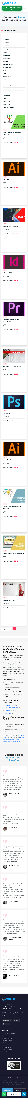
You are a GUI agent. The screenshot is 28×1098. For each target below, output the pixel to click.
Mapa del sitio (5, 1054)
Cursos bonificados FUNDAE (8, 1033)
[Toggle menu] (24, 8)
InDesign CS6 (7, 273)
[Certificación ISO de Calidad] (14, 1065)
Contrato (6, 1024)
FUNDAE (4, 1042)
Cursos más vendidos (7, 1051)
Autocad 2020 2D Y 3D (10, 226)
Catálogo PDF (7, 1020)
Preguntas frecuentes (7, 1049)
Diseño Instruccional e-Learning (13, 553)
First (3, 629)
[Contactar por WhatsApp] (4, 1094)
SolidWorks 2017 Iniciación (12, 366)
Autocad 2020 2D (9, 600)
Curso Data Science (6, 1047)
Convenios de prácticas (7, 1036)
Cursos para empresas (7, 1038)
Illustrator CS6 (7, 460)
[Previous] (7, 629)
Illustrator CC (7, 179)
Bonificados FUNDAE (7, 1040)
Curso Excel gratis (6, 1045)
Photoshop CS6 (8, 413)
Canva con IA (8, 713)
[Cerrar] (23, 1071)
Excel (17, 1020)
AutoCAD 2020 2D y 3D (11, 708)
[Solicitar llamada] (24, 1094)
